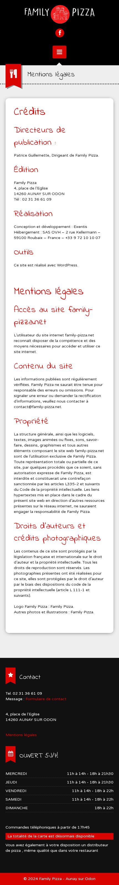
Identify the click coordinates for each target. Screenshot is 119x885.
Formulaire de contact (45, 699)
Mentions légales (21, 735)
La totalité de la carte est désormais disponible (50, 836)
